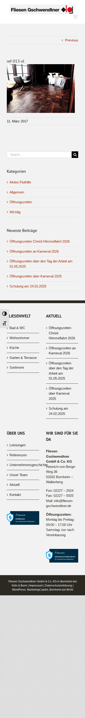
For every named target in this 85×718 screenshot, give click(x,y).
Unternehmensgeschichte (23, 465)
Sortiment (17, 367)
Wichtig (15, 212)
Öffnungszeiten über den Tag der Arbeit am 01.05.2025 (61, 371)
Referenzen (18, 455)
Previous (71, 40)
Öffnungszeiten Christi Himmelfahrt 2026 (40, 241)
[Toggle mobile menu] (75, 16)
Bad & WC (17, 328)
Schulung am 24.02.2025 (28, 286)
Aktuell (14, 485)
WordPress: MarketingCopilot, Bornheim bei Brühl (42, 589)
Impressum (36, 585)
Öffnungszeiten (21, 202)
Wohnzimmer (19, 338)
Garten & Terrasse (23, 358)
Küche (14, 348)
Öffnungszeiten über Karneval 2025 (36, 276)
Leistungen (18, 445)
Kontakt (15, 495)
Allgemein (17, 192)
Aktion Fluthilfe (20, 182)
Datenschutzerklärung (58, 585)
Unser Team (19, 475)
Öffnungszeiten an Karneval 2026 (34, 251)
